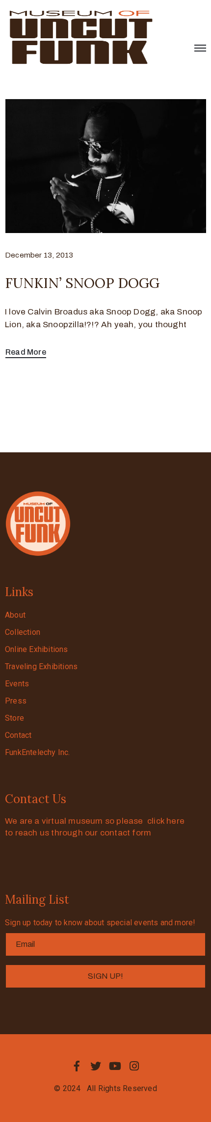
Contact (18, 735)
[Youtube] (115, 1066)
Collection (22, 632)
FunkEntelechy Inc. (37, 752)
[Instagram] (134, 1066)
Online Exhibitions (36, 649)
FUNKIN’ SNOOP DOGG (82, 283)
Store (14, 718)
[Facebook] (76, 1066)
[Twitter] (96, 1066)
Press (15, 700)
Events (17, 683)
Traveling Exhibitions (41, 666)
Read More (25, 352)
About (15, 615)
